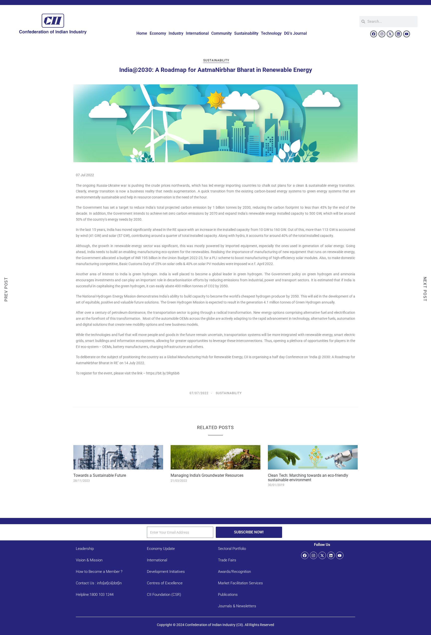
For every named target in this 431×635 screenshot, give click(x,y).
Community (221, 33)
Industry (176, 33)
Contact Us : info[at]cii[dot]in (99, 583)
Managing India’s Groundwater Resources (207, 475)
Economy (158, 33)
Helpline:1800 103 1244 (94, 594)
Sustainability (246, 33)
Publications (228, 594)
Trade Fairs (227, 560)
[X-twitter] (390, 33)
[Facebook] (373, 33)
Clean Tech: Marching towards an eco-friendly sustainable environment (308, 477)
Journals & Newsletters (237, 606)
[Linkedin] (398, 33)
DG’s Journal (295, 33)
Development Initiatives (166, 571)
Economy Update (161, 548)
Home (141, 33)
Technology (271, 33)
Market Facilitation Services (240, 583)
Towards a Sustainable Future (99, 475)
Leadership (85, 548)
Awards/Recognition (234, 571)
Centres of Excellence (165, 583)
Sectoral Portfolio (232, 548)
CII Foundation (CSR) (164, 594)
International (197, 33)
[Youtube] (406, 33)
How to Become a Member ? (99, 571)
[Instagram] (381, 33)
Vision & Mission (89, 560)
